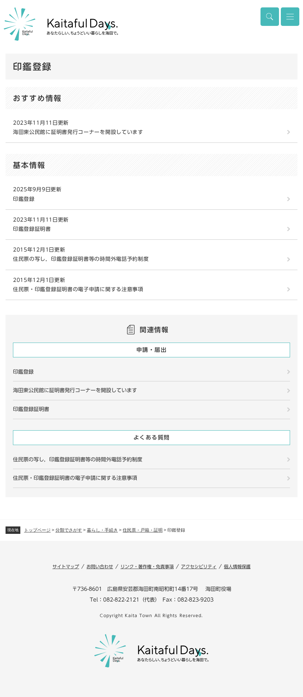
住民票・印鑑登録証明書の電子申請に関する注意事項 (78, 289)
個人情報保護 (237, 566)
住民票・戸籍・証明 (143, 530)
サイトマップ (65, 566)
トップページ (37, 530)
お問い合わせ (99, 566)
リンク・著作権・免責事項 (147, 566)
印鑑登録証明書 (32, 229)
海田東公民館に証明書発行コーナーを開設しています (78, 132)
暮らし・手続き (102, 530)
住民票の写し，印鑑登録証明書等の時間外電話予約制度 (81, 259)
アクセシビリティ (199, 566)
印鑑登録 (24, 199)
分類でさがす (68, 530)
